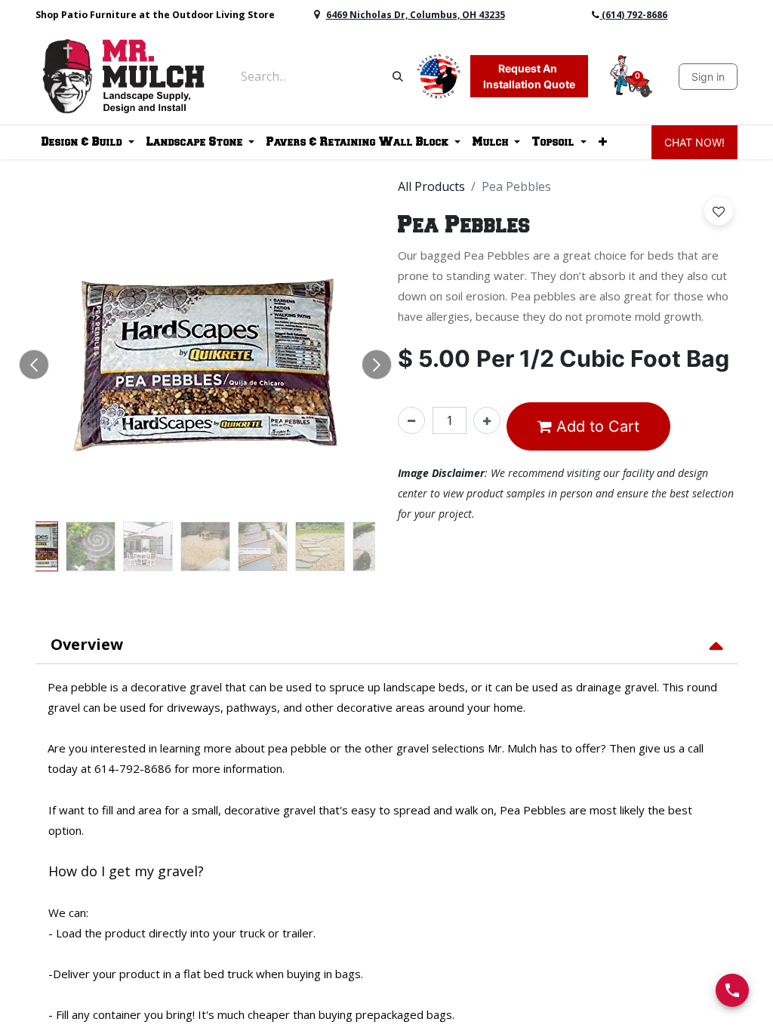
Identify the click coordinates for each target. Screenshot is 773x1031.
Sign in (708, 76)
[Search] (398, 76)
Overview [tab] (87, 644)
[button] (34, 364)
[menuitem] (603, 142)
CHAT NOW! (694, 142)
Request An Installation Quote (529, 76)
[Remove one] (411, 420)
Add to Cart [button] (595, 426)
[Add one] (486, 420)
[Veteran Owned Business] (438, 75)
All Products (431, 186)
